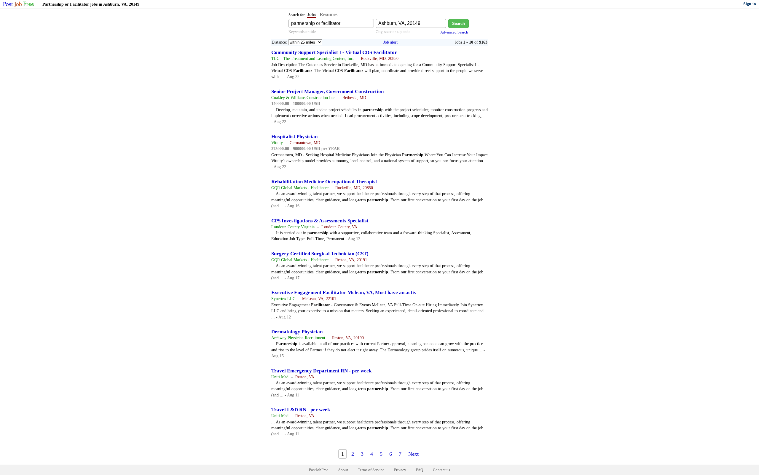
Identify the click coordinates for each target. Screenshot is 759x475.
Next (413, 454)
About (343, 470)
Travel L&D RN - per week (300, 409)
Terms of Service (371, 470)
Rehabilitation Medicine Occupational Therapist (324, 181)
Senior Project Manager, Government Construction (327, 91)
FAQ (419, 470)
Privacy (400, 470)
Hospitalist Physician (294, 136)
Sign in (749, 4)
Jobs (311, 14)
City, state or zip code (393, 31)
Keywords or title (302, 31)
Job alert (390, 42)
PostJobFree (318, 470)
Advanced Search (454, 32)
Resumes (328, 14)
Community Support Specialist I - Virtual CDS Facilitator (334, 52)
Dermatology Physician (297, 331)
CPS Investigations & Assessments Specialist (320, 221)
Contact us (441, 470)
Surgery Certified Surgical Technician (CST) (320, 253)
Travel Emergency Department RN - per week (321, 371)
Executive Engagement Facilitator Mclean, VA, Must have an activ (344, 292)
